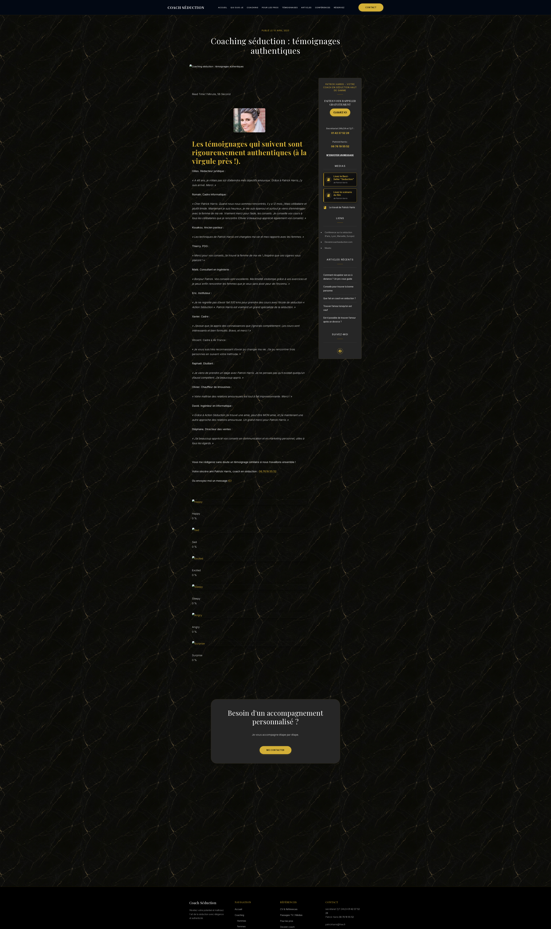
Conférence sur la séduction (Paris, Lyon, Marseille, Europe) (340, 234)
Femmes (241, 926)
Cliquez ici (340, 112)
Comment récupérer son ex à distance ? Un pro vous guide (337, 277)
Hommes (241, 921)
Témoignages (290, 7)
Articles (306, 7)
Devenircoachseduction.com (338, 242)
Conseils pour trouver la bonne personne (338, 288)
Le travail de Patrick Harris (342, 207)
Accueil (222, 7)
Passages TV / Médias (291, 915)
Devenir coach (287, 927)
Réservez (339, 7)
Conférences (322, 7)
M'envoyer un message (340, 155)
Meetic (328, 248)
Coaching (252, 7)
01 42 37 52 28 (340, 133)
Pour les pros (270, 7)
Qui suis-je (237, 7)
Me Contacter (275, 750)
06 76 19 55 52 (340, 146)
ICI (229, 480)
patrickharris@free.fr (335, 924)
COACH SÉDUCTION (186, 7)
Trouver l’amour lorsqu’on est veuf (337, 308)
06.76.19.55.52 (268, 471)
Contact (371, 7)
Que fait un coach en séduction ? (339, 298)
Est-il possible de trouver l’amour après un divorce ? (339, 319)
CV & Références (288, 909)
